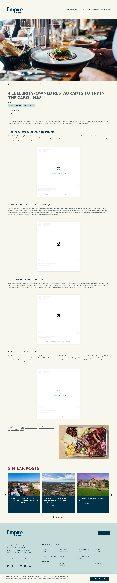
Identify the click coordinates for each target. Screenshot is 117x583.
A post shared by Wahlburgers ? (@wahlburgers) (58, 341)
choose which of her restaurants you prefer (90, 360)
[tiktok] (17, 566)
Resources (14, 84)
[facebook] (12, 566)
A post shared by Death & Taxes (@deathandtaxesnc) (58, 416)
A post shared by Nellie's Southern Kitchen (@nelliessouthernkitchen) (58, 268)
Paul (30, 285)
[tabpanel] (24, 492)
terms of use (12, 581)
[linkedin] (29, 566)
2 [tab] (56, 517)
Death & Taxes (66, 356)
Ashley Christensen (82, 356)
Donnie (12, 285)
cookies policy (60, 578)
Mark (107, 283)
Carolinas (27, 121)
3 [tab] (58, 517)
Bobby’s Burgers (28, 140)
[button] (73, 9)
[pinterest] (21, 566)
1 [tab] (53, 517)
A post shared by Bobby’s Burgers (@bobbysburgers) (58, 194)
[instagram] (8, 566)
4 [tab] (61, 517)
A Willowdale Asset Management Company (19, 558)
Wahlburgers (32, 283)
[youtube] (25, 566)
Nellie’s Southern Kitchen (88, 210)
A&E (69, 285)
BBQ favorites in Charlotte (29, 428)
